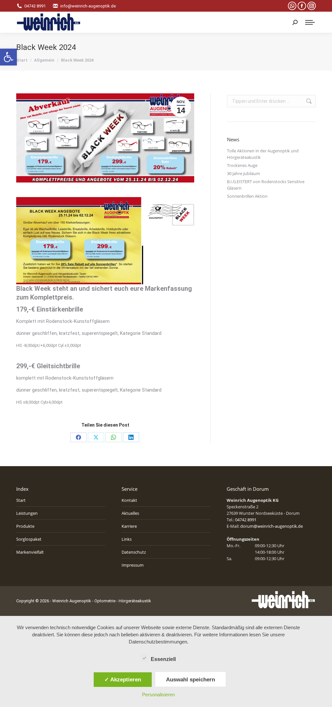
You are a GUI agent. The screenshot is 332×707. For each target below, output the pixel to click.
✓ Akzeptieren (122, 679)
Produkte (25, 526)
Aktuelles (130, 513)
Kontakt (129, 500)
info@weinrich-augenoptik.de (88, 6)
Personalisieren (158, 694)
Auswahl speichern (190, 679)
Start (21, 500)
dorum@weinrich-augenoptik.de (271, 526)
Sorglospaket (29, 539)
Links (127, 539)
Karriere (129, 526)
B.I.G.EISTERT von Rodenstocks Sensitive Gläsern (265, 185)
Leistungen (27, 513)
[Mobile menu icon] (310, 22)
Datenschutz (134, 552)
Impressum (133, 565)
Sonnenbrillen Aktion (247, 196)
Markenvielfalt (30, 552)
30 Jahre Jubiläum (243, 173)
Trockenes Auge (242, 165)
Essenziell (163, 659)
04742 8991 (35, 6)
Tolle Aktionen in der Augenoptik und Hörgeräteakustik (263, 154)
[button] (8, 57)
